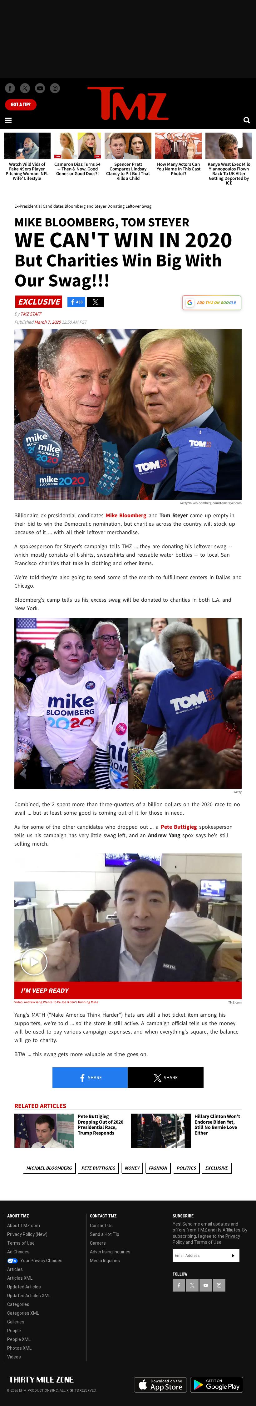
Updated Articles (24, 1286)
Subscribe (233, 1255)
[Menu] (8, 120)
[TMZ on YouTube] (205, 1285)
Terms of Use (21, 1243)
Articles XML (19, 1278)
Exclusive (216, 1168)
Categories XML (23, 1313)
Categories (18, 1304)
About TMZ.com (23, 1225)
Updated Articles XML (29, 1295)
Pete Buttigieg (98, 1168)
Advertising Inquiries (110, 1251)
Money (132, 1168)
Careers (98, 1243)
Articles (15, 1269)
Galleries (15, 1321)
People (14, 1330)
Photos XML (19, 1348)
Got (21, 105)
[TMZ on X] (25, 88)
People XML (19, 1339)
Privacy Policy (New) (27, 1234)
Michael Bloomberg (49, 1168)
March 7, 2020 (48, 322)
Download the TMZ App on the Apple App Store (160, 1385)
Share (94, 1077)
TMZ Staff (30, 314)
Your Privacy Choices (40, 1260)
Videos (14, 1356)
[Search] (247, 120)
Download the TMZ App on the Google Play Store (216, 1385)
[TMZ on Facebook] (10, 88)
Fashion (158, 1168)
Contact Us (101, 1225)
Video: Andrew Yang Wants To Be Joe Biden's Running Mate (56, 1002)
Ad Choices (18, 1251)
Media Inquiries (105, 1260)
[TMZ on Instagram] (55, 88)
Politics (186, 1168)
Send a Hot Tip (104, 1234)
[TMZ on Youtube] (40, 88)
